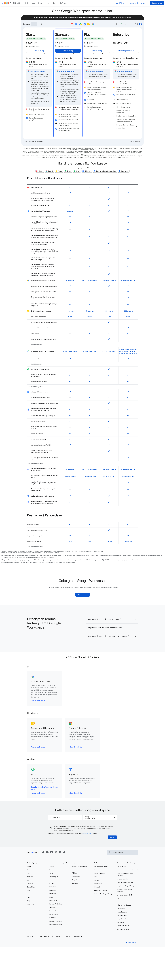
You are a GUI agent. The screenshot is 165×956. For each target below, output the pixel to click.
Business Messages (123, 926)
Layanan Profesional (55, 904)
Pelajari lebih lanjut (38, 701)
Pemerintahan (53, 914)
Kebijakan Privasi (88, 833)
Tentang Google (43, 936)
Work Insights (53, 876)
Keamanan (97, 870)
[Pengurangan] (38, 25)
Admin (51, 866)
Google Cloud (121, 908)
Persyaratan (78, 936)
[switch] (140, 24)
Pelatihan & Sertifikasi (101, 890)
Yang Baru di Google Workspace (126, 886)
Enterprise (52, 893)
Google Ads (120, 922)
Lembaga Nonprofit (55, 921)
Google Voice (76, 880)
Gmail (29, 866)
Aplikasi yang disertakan (36, 863)
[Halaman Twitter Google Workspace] (43, 853)
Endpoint (52, 870)
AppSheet (75, 883)
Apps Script (30, 904)
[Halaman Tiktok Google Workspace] (64, 853)
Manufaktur (53, 900)
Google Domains (122, 912)
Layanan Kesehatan (55, 911)
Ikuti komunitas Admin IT (124, 895)
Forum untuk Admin (123, 879)
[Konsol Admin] (119, 3)
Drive (28, 880)
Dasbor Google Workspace (125, 882)
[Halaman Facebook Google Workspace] (60, 853)
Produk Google (57, 936)
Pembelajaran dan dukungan (127, 863)
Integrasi (97, 887)
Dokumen (30, 883)
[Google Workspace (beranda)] (11, 3)
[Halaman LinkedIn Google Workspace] (51, 853)
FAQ (95, 876)
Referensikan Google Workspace (104, 894)
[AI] (48, 3)
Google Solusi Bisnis (123, 919)
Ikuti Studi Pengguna (123, 929)
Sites (28, 897)
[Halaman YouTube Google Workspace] (47, 853)
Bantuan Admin (121, 866)
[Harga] (55, 3)
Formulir (29, 894)
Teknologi (52, 907)
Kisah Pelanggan (99, 873)
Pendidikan (52, 918)
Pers (118, 898)
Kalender (30, 876)
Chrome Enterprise (122, 915)
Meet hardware (76, 876)
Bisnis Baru (52, 887)
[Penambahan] (38, 23)
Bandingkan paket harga (79, 866)
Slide (28, 890)
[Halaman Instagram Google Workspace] (56, 853)
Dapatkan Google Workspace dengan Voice (44, 788)
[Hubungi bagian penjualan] (137, 3)
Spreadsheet (31, 887)
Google (30, 936)
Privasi (68, 936)
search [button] (109, 852)
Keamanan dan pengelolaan (59, 863)
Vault (51, 873)
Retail (51, 897)
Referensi (97, 863)
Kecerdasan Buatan (55, 924)
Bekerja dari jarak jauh (101, 866)
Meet (28, 870)
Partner (96, 880)
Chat (28, 873)
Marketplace (98, 883)
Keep (28, 901)
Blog (32, 852)
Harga (74, 863)
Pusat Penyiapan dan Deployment (127, 870)
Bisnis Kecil (52, 890)
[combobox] (100, 817)
